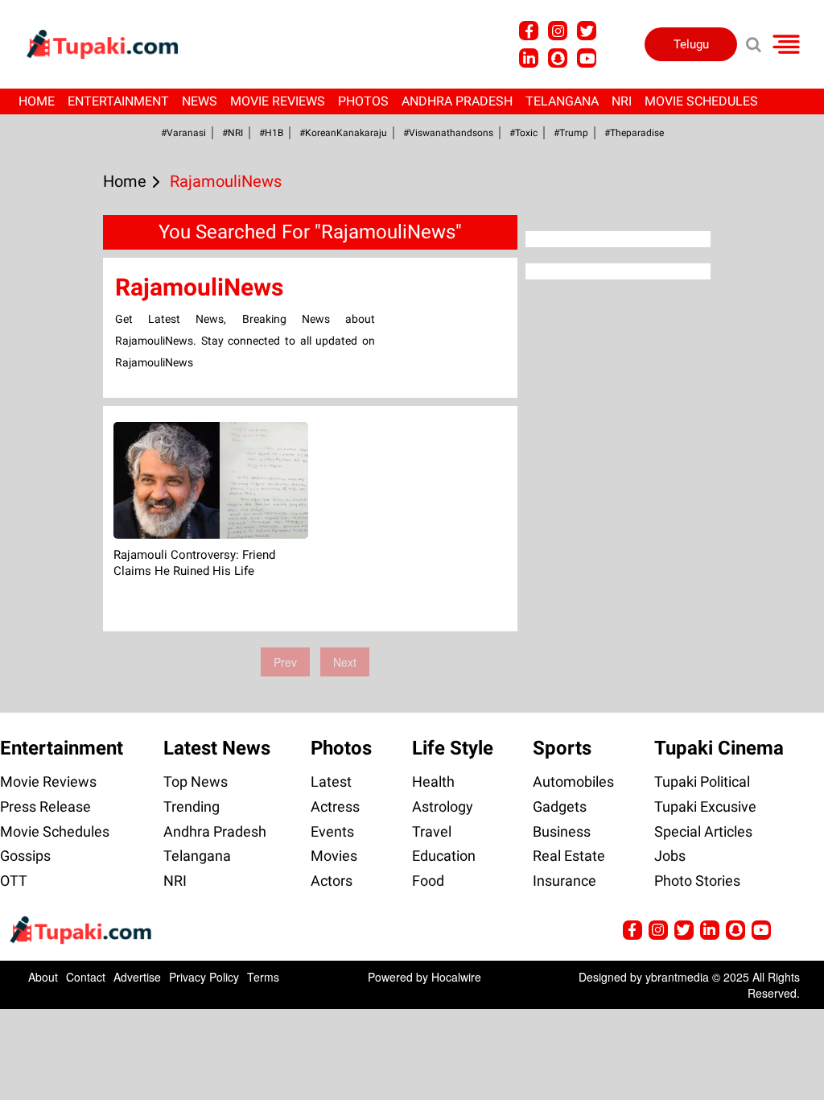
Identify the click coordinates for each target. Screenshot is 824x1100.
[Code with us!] (557, 58)
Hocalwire (456, 977)
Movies (334, 855)
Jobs (670, 855)
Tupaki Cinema (719, 748)
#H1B (271, 133)
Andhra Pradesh (457, 101)
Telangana (562, 101)
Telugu (691, 44)
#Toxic (523, 133)
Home (37, 101)
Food (428, 880)
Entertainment (118, 101)
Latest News (216, 748)
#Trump (571, 133)
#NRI (232, 133)
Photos (363, 101)
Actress (335, 806)
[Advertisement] (72, 461)
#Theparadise (634, 133)
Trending (191, 806)
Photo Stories (697, 880)
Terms (263, 977)
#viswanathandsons (448, 133)
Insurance (564, 880)
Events (332, 831)
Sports (562, 748)
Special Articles (703, 831)
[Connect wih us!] (528, 58)
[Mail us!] (586, 58)
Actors (331, 880)
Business (562, 831)
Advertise (137, 977)
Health (433, 781)
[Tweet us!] (557, 30)
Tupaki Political (702, 781)
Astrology (442, 806)
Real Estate (569, 855)
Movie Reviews (277, 101)
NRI (622, 101)
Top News (195, 781)
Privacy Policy (204, 977)
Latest (331, 781)
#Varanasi (183, 133)
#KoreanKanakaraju (343, 133)
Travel (431, 831)
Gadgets (560, 806)
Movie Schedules (701, 101)
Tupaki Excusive (705, 806)
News (199, 101)
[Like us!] (528, 30)
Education (444, 855)
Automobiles (573, 781)
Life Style (452, 748)
